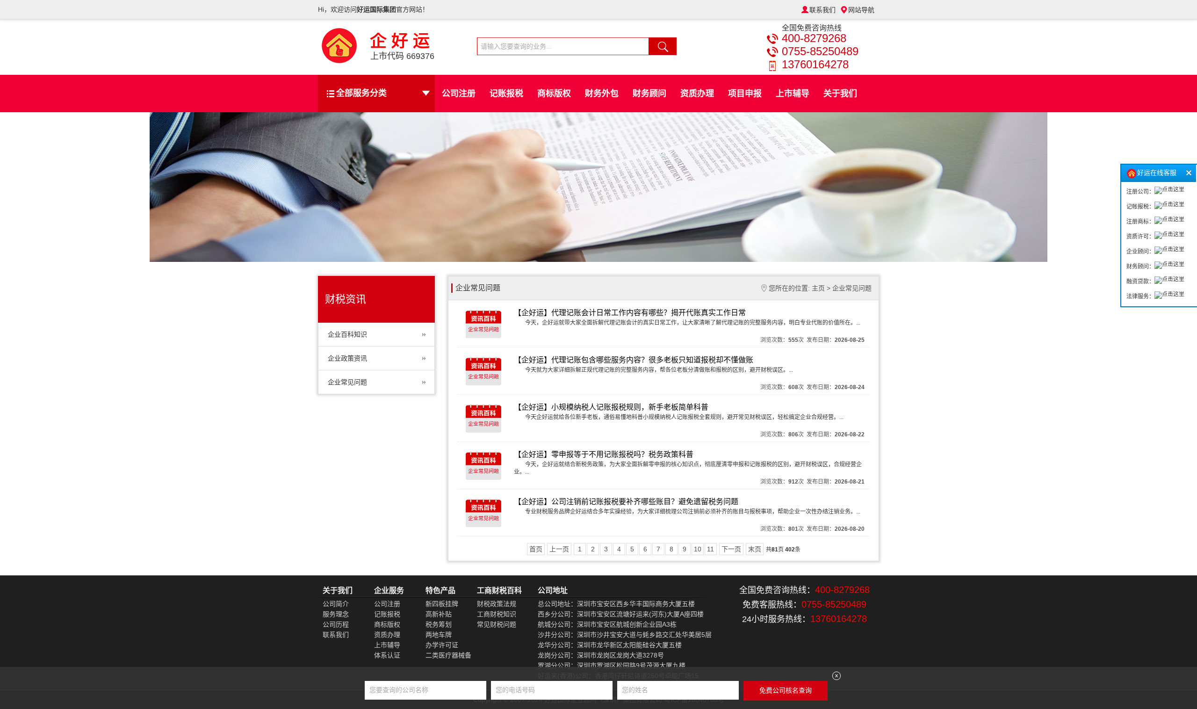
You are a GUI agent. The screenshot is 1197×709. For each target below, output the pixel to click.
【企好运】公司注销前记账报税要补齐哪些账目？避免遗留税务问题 (626, 502)
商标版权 (554, 93)
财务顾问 (649, 93)
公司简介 (336, 604)
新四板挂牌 (441, 604)
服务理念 (336, 614)
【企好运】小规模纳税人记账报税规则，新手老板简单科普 (611, 407)
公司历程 (336, 624)
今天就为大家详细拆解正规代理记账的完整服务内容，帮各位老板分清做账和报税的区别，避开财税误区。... (659, 370)
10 (697, 549)
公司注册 (459, 93)
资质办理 (697, 93)
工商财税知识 (496, 614)
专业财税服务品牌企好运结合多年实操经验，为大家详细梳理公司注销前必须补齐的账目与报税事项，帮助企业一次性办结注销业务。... (692, 511)
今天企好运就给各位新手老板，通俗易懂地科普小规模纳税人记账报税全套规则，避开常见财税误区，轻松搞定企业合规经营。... (684, 417)
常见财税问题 (496, 624)
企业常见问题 (347, 382)
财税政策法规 (496, 604)
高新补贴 (438, 614)
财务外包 (602, 93)
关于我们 (840, 93)
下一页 (731, 549)
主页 (818, 288)
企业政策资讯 (347, 358)
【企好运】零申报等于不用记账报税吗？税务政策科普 (603, 454)
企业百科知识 (347, 334)
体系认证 (387, 655)
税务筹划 (438, 624)
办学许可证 (441, 645)
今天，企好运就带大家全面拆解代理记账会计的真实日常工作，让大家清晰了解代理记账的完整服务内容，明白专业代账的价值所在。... (692, 322)
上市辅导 (792, 93)
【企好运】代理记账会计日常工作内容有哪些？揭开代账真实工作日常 (630, 313)
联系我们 (822, 10)
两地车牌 (438, 634)
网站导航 (861, 10)
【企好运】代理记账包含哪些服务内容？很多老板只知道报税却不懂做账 (633, 360)
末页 (754, 549)
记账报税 (506, 93)
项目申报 (745, 93)
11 (710, 549)
